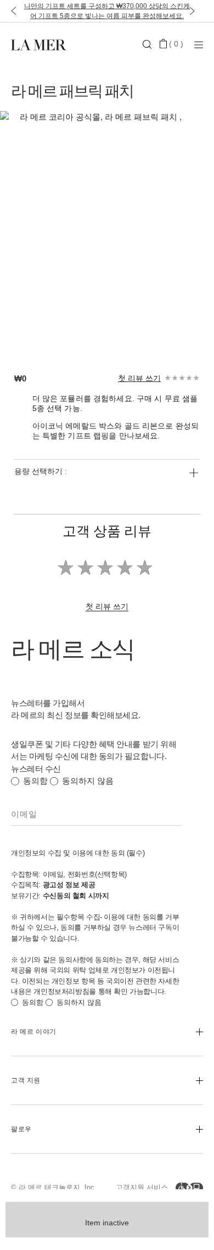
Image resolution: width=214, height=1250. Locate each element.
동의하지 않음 (88, 780)
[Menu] (198, 44)
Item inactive (107, 1222)
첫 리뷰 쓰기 (139, 378)
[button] (11, 11)
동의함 (35, 780)
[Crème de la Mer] (43, 44)
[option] (96, 231)
